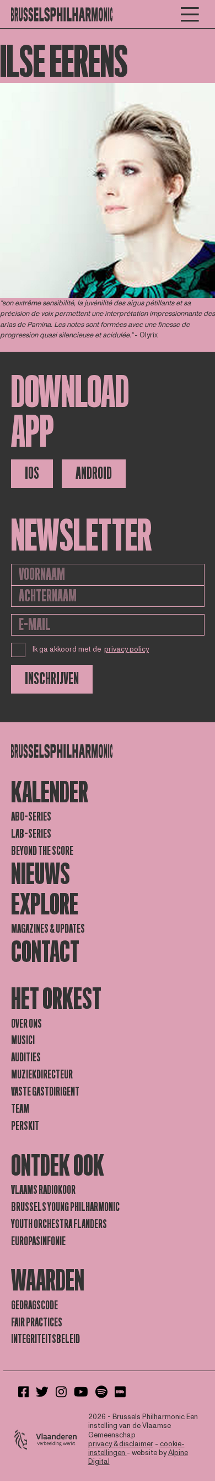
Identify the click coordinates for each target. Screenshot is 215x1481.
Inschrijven (52, 678)
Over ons (26, 1023)
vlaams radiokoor (43, 1190)
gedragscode (34, 1305)
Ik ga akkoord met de (91, 649)
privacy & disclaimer (120, 1444)
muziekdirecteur (42, 1074)
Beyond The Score (42, 851)
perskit (25, 1126)
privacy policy (126, 649)
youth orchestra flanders (59, 1224)
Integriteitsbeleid (45, 1339)
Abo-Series (31, 816)
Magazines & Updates (48, 928)
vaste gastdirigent (45, 1091)
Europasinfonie (38, 1241)
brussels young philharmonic (65, 1207)
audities (26, 1057)
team (20, 1108)
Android (94, 473)
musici (23, 1040)
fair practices (36, 1322)
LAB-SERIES (31, 833)
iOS (32, 473)
